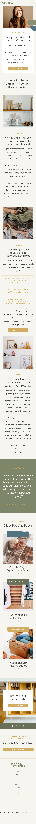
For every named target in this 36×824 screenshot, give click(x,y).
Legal (17, 812)
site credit (24, 812)
